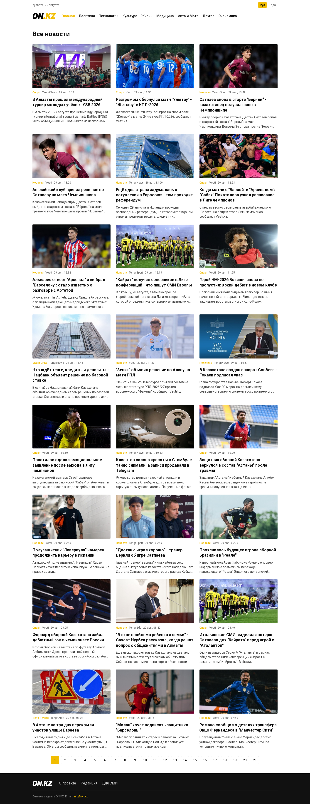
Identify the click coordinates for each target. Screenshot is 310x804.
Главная (68, 16)
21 (255, 760)
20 (245, 760)
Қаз (273, 5)
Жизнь (146, 16)
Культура (130, 16)
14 (185, 760)
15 (195, 760)
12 (165, 760)
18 (225, 760)
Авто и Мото (188, 16)
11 (155, 760)
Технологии (108, 16)
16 (205, 760)
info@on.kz (81, 796)
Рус (262, 5)
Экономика (228, 16)
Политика (87, 16)
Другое (208, 16)
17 (215, 760)
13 (175, 760)
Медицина (165, 16)
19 (235, 760)
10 (145, 760)
